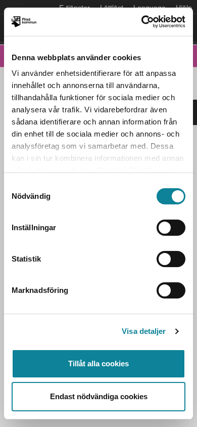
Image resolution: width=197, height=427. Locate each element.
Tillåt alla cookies (98, 363)
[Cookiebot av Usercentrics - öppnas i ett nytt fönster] (141, 21)
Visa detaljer (144, 331)
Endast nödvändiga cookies (98, 396)
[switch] (171, 228)
